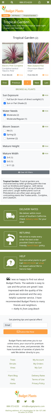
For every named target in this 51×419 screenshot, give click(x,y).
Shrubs (12, 363)
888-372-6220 (29, 263)
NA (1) (9, 130)
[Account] (39, 2)
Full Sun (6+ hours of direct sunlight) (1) (25, 99)
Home (5, 15)
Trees (12, 359)
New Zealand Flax (36, 65)
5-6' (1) (10, 161)
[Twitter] (25, 401)
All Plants (16, 15)
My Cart (38, 367)
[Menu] (3, 2)
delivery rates (32, 219)
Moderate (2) (13, 115)
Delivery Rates (38, 375)
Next (37, 82)
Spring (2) (11, 134)
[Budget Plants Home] (12, 9)
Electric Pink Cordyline (12, 65)
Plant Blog (13, 375)
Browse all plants (25, 89)
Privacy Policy (38, 383)
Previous (16, 82)
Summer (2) (12, 138)
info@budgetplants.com (33, 406)
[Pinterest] (33, 401)
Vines (12, 367)
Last (46, 82)
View (21, 75)
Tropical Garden (30, 15)
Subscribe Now (27, 331)
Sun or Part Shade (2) (17, 103)
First (5, 82)
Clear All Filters (26, 172)
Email (7, 325)
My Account (38, 359)
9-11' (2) (10, 165)
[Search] (12, 2)
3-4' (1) (10, 157)
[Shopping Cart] (48, 2)
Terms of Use (38, 379)
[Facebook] (18, 401)
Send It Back (33, 245)
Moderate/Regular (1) (17, 119)
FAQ (13, 379)
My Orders (38, 363)
